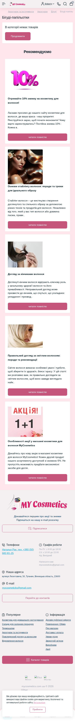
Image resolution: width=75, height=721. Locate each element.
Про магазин (52, 628)
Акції (48, 649)
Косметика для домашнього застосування (23, 620)
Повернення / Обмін (56, 624)
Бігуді (54, 11)
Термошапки (8, 628)
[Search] (65, 4)
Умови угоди (52, 637)
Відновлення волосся (12, 641)
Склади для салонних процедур (18, 624)
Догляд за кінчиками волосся (26, 274)
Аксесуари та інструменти (21, 11)
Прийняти (38, 709)
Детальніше (39, 702)
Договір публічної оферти (58, 620)
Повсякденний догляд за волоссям (19, 637)
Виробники (51, 645)
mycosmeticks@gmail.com (16, 587)
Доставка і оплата (54, 632)
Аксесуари (42, 11)
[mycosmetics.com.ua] (37, 503)
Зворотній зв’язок (54, 641)
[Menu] (4, 4)
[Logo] (16, 3)
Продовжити (18, 36)
